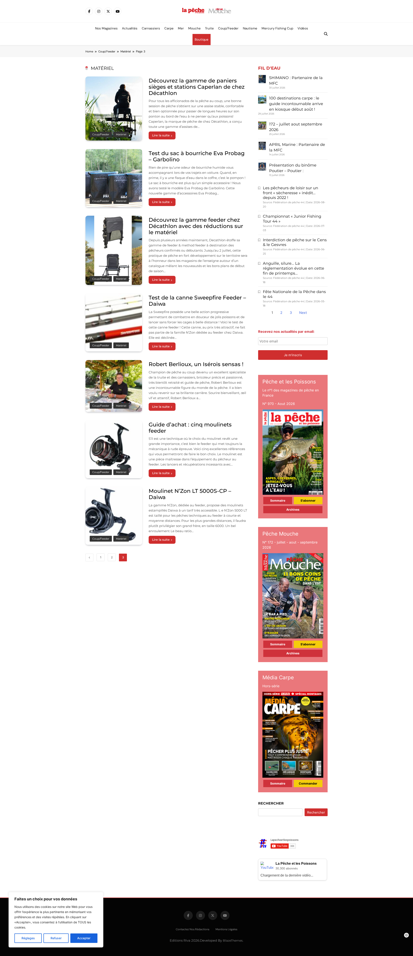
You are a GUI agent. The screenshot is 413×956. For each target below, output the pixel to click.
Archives (292, 509)
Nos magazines (106, 28)
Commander (308, 783)
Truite (209, 28)
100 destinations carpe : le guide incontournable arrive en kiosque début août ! (296, 104)
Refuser (56, 938)
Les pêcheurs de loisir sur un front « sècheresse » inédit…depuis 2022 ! (290, 193)
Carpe (169, 28)
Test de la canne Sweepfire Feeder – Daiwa (197, 300)
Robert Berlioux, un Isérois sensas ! (196, 364)
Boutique (201, 39)
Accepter (83, 938)
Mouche (194, 28)
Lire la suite (161, 135)
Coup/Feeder (228, 28)
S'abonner (308, 500)
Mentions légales (226, 929)
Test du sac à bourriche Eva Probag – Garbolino (197, 156)
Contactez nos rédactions (192, 929)
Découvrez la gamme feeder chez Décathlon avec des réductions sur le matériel (196, 226)
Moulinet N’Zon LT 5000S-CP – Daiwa (190, 494)
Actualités (129, 28)
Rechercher (271, 803)
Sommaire (277, 500)
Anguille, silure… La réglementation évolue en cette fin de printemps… (293, 268)
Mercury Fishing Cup (277, 28)
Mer (181, 28)
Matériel (121, 134)
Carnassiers (151, 28)
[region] (56, 919)
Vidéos (302, 28)
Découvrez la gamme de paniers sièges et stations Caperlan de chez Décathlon (197, 86)
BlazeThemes (233, 940)
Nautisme (250, 28)
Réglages (28, 938)
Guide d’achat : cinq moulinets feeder (190, 427)
